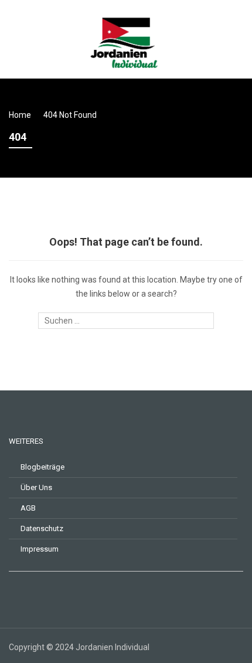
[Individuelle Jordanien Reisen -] (126, 38)
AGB (28, 508)
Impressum (40, 549)
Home (20, 115)
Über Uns (36, 487)
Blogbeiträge (42, 467)
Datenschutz (42, 528)
